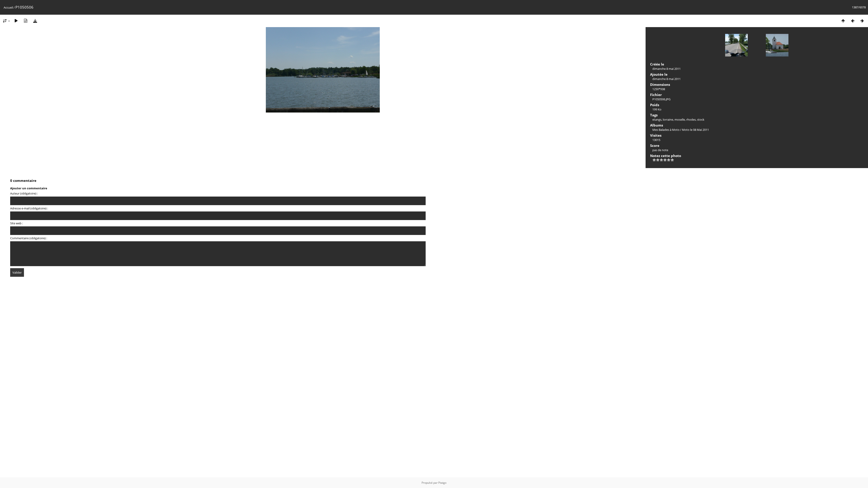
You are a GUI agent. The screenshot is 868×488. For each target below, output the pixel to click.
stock (700, 119)
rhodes (691, 119)
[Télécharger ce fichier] (35, 20)
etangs (656, 119)
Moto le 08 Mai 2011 (695, 130)
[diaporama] (16, 20)
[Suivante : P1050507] (862, 20)
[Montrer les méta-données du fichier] (25, 20)
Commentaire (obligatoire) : (28, 238)
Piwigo (442, 483)
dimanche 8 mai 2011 (666, 69)
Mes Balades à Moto (665, 130)
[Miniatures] (843, 20)
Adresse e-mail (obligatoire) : (29, 208)
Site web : (16, 223)
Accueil (8, 7)
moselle (680, 119)
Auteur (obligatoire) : (24, 193)
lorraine (668, 119)
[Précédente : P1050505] (852, 20)
